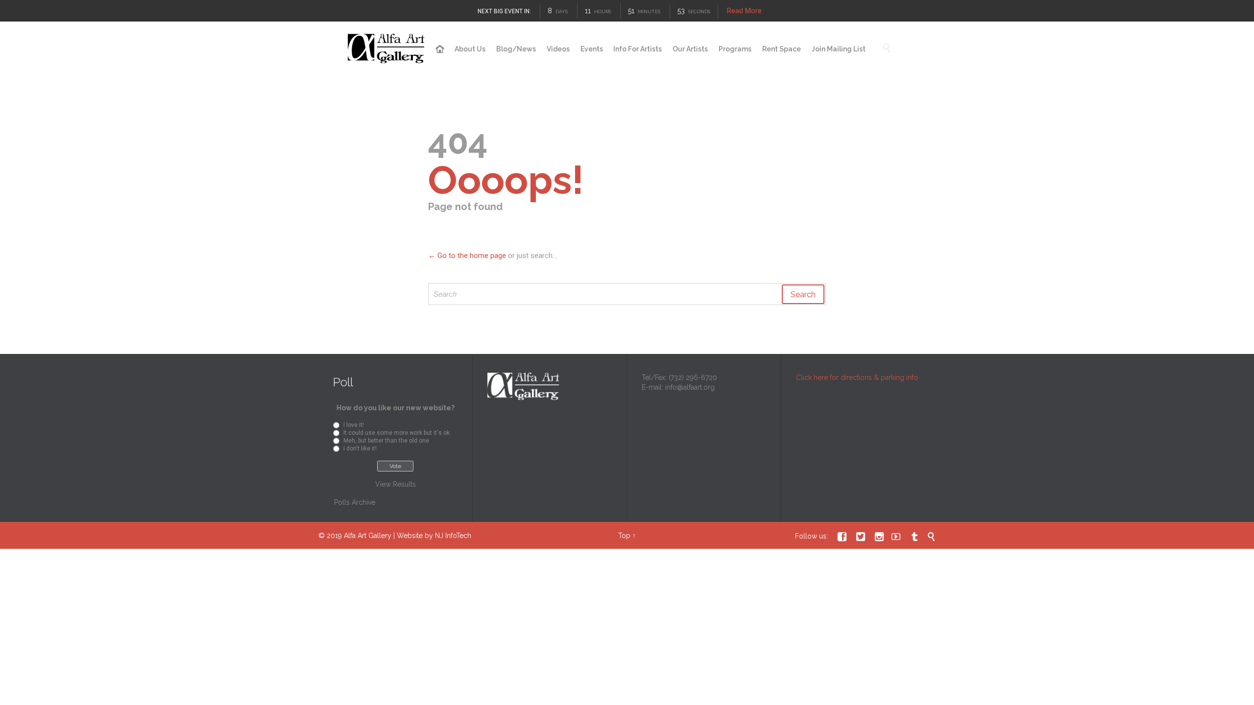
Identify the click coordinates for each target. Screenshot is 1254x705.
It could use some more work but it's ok (396, 432)
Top (624, 536)
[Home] (440, 49)
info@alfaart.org (690, 387)
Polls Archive (354, 502)
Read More (744, 10)
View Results (395, 484)
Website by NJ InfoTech (434, 536)
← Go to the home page (467, 255)
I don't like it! (360, 448)
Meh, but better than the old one (386, 440)
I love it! (353, 425)
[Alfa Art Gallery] (387, 48)
